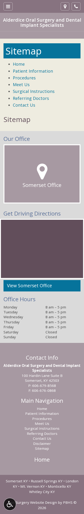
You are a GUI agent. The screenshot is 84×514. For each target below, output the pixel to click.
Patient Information (33, 71)
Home (19, 64)
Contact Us (24, 105)
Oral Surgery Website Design (32, 502)
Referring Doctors (31, 98)
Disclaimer (42, 443)
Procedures (24, 78)
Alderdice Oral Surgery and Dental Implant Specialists (42, 22)
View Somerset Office (29, 286)
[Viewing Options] (10, 504)
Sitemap (17, 119)
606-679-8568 (44, 385)
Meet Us (21, 84)
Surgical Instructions (34, 91)
